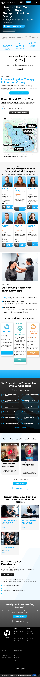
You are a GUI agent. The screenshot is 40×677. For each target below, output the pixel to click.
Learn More (4, 653)
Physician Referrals (18, 650)
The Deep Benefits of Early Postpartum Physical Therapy (29, 522)
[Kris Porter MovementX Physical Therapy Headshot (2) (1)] (7, 176)
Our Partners (17, 657)
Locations (16, 633)
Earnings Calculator (6, 657)
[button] (19, 109)
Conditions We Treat (19, 638)
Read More (3, 527)
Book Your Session (18, 631)
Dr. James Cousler (5, 225)
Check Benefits (30, 636)
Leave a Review (18, 640)
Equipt (16, 660)
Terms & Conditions (29, 671)
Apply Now (4, 650)
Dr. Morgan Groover (18, 225)
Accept (35, 675)
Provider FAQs (5, 655)
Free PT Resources (6, 660)
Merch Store (17, 655)
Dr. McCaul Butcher (31, 225)
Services (16, 636)
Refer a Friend (17, 653)
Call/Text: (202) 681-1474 (20, 668)
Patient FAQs (30, 633)
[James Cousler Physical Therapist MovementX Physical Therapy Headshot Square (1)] (7, 212)
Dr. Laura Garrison (18, 189)
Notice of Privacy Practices (21, 671)
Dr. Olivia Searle (33, 189)
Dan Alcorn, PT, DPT (6, 523)
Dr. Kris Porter (6, 189)
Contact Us (29, 640)
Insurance (29, 631)
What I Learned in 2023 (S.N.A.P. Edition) (9, 521)
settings (29, 675)
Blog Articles (30, 638)
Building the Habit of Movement (8, 548)
